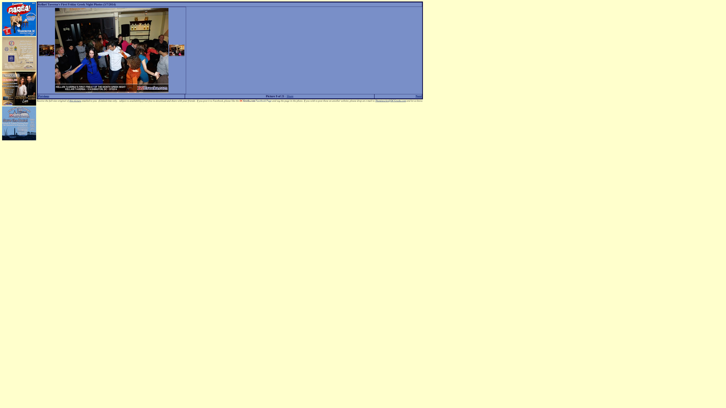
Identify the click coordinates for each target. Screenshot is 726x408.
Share (290, 96)
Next (419, 96)
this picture (75, 100)
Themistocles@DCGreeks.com (390, 100)
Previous (43, 96)
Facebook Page (256, 100)
